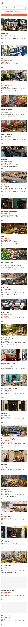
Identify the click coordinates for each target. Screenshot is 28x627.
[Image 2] (14, 29)
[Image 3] (15, 29)
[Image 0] (12, 29)
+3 (16, 243)
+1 (15, 90)
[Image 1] (13, 29)
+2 (15, 269)
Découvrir (14, 15)
